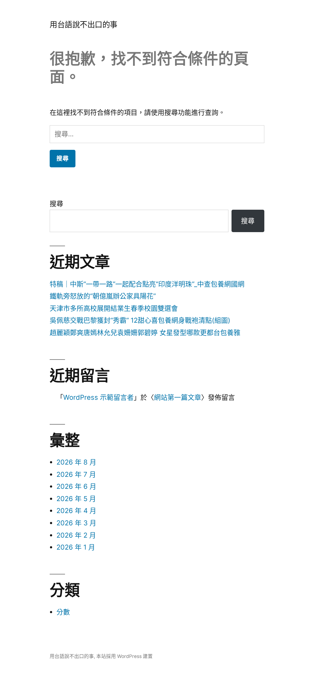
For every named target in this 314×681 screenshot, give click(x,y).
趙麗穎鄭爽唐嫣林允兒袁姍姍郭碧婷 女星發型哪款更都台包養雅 (145, 333)
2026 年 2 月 (76, 535)
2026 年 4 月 (76, 511)
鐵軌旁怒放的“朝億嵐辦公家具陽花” (103, 296)
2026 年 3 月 (76, 523)
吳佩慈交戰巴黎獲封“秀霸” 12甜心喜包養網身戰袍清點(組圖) (140, 320)
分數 (63, 612)
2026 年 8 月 (76, 462)
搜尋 (56, 204)
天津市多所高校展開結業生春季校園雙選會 (114, 308)
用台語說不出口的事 (83, 24)
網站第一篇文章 (177, 397)
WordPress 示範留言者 (98, 397)
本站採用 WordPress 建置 (124, 656)
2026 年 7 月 (76, 474)
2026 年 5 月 (76, 499)
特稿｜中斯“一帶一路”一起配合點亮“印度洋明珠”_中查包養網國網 (147, 284)
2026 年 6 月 (76, 486)
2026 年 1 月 (75, 547)
